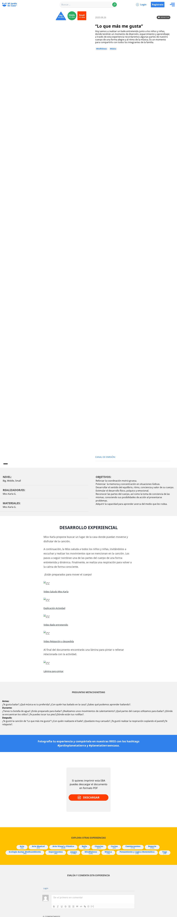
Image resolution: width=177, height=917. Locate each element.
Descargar (91, 797)
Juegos (73, 852)
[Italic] (58, 906)
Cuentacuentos (132, 847)
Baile (84, 847)
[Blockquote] (77, 906)
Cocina (114, 847)
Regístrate (157, 4)
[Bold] (54, 906)
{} (88, 906)
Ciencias (99, 847)
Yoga (164, 852)
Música (113, 49)
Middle (10, 480)
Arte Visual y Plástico (63, 847)
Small (18, 480)
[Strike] (65, 906)
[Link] (85, 906)
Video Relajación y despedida (59, 641)
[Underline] (62, 906)
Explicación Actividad (54, 608)
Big (4, 480)
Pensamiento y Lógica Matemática (137, 852)
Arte (22, 847)
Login (143, 4)
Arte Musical (38, 847)
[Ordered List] (69, 906)
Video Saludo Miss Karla (56, 591)
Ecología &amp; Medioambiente (25, 852)
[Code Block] (81, 906)
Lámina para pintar (53, 671)
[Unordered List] (73, 906)
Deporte (152, 847)
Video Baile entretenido (56, 624)
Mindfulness (101, 49)
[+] (92, 906)
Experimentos (56, 852)
